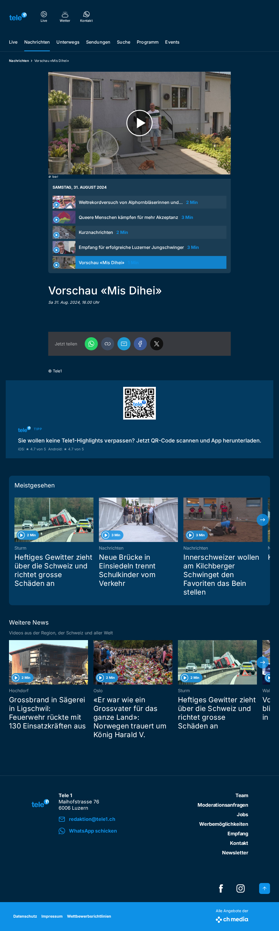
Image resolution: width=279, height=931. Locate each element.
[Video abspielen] (139, 123)
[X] (156, 343)
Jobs (242, 814)
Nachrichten (37, 42)
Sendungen (98, 42)
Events (172, 42)
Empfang (238, 833)
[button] (107, 343)
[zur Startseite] (18, 16)
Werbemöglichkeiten (223, 824)
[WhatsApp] (91, 343)
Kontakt (239, 843)
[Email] (124, 343)
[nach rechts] (263, 520)
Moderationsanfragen (223, 805)
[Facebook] (140, 343)
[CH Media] (232, 918)
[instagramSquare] (240, 888)
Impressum (52, 916)
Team (241, 795)
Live (13, 42)
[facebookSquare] (221, 888)
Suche (123, 42)
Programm (148, 42)
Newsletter (235, 852)
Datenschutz (25, 916)
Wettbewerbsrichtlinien (89, 916)
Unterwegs (67, 42)
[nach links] (16, 520)
